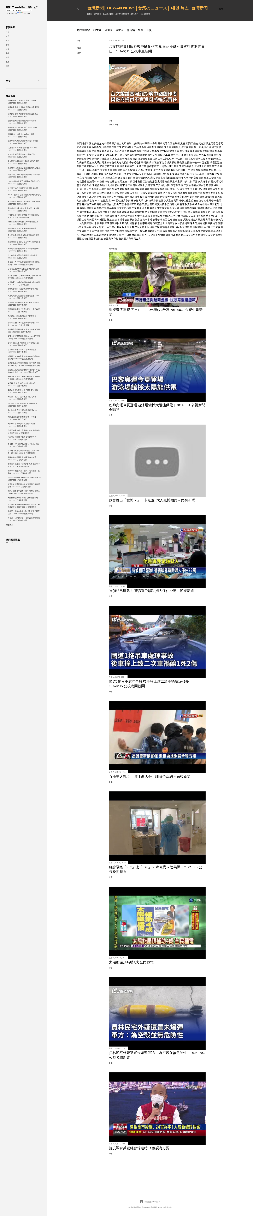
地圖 (146, 162)
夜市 (137, 223)
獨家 (94, 192)
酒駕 (139, 154)
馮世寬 (90, 200)
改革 (164, 208)
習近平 (196, 158)
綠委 (203, 170)
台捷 (103, 238)
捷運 (217, 208)
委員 (208, 215)
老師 (109, 170)
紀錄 (207, 227)
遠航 (150, 154)
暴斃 (139, 143)
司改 (84, 166)
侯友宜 (120, 30)
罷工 (190, 143)
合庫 (213, 200)
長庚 (119, 212)
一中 (188, 170)
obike (94, 212)
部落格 (132, 151)
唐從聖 (158, 196)
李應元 (163, 219)
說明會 (161, 192)
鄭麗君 (218, 196)
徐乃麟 (150, 196)
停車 (130, 185)
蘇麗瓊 (85, 204)
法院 (89, 166)
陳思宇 (167, 147)
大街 (190, 181)
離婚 (139, 204)
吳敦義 (112, 208)
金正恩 (104, 200)
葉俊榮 (153, 192)
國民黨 (215, 147)
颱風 (140, 30)
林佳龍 (103, 158)
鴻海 (107, 181)
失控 (203, 147)
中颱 (106, 189)
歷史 (205, 219)
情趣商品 (218, 219)
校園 (99, 151)
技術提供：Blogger (152, 1202)
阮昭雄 (150, 227)
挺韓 (185, 231)
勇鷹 (168, 234)
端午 (131, 162)
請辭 (172, 204)
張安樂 (211, 192)
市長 (96, 223)
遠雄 (204, 196)
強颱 (205, 189)
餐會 (214, 151)
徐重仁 (207, 177)
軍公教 (100, 192)
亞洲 (135, 181)
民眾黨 (204, 231)
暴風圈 (148, 189)
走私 (155, 154)
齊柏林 (196, 212)
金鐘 (164, 196)
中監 (86, 154)
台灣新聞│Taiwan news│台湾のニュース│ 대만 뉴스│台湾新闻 (147, 8)
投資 (208, 147)
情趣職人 (152, 208)
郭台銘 (131, 30)
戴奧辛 (178, 196)
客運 (150, 219)
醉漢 (102, 154)
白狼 (200, 192)
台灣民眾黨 (171, 223)
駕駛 (188, 185)
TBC (144, 151)
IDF (84, 173)
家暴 (132, 170)
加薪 (106, 192)
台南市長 (202, 204)
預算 (96, 158)
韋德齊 (219, 234)
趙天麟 (174, 200)
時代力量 (134, 166)
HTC (139, 192)
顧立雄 (83, 212)
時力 (124, 215)
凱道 (157, 212)
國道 (177, 173)
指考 (89, 212)
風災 (150, 170)
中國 (185, 158)
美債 (96, 143)
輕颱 (154, 189)
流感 (160, 170)
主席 (203, 158)
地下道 (123, 185)
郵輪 (140, 181)
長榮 (131, 227)
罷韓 (180, 231)
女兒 (137, 170)
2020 (170, 158)
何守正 (132, 204)
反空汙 (115, 147)
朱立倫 (219, 215)
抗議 (107, 231)
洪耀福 (170, 151)
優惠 (173, 185)
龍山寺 (83, 189)
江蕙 (129, 212)
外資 (177, 151)
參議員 (167, 162)
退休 (115, 170)
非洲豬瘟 (159, 147)
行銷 (191, 177)
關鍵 (132, 219)
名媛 (134, 143)
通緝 (160, 143)
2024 (200, 189)
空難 (84, 200)
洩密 (135, 158)
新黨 (151, 204)
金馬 (218, 200)
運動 (127, 223)
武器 (151, 162)
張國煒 (148, 223)
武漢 (101, 234)
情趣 (91, 154)
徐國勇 (198, 196)
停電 (167, 192)
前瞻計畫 (91, 208)
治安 (214, 166)
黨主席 (113, 177)
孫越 (139, 151)
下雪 (121, 204)
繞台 (169, 208)
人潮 (185, 177)
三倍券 (186, 234)
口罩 (96, 234)
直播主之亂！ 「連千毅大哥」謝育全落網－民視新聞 (149, 776)
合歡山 (115, 204)
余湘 (175, 231)
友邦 (187, 208)
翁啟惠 (150, 166)
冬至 (190, 231)
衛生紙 (193, 204)
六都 (134, 231)
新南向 (136, 177)
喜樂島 (107, 147)
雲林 (216, 154)
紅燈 (218, 192)
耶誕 (79, 204)
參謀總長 (218, 231)
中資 (89, 231)
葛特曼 (127, 147)
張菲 (137, 196)
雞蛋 (104, 151)
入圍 (93, 173)
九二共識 (136, 147)
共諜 (185, 219)
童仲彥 (126, 170)
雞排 (195, 192)
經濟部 (178, 212)
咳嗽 (129, 234)
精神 (205, 192)
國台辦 (205, 173)
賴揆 (106, 208)
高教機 (179, 234)
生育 (126, 173)
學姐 (157, 227)
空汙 (183, 185)
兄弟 (141, 200)
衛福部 (150, 173)
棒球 (182, 208)
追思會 (159, 215)
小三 (79, 170)
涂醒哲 (205, 162)
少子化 (142, 173)
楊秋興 (128, 231)
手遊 (210, 219)
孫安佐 (118, 151)
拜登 (116, 238)
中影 (91, 158)
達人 (190, 212)
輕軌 (117, 185)
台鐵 (101, 189)
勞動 (170, 231)
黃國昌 (166, 170)
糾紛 (89, 185)
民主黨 (137, 238)
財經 (7, 45)
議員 (109, 158)
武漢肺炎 (89, 234)
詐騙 (175, 143)
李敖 (156, 151)
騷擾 (127, 192)
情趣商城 (134, 173)
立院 (82, 177)
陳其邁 (167, 200)
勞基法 (160, 189)
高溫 (163, 177)
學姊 (101, 147)
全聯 (213, 177)
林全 (172, 215)
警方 (122, 192)
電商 (201, 177)
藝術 (79, 166)
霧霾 (99, 204)
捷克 (212, 234)
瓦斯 (220, 181)
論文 (109, 227)
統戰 (187, 227)
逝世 (168, 185)
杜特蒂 (110, 196)
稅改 (111, 189)
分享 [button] (79, 40)
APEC (97, 200)
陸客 (201, 200)
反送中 (125, 227)
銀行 (116, 192)
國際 (86, 223)
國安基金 (116, 143)
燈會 (195, 143)
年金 (139, 208)
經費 (166, 173)
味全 (192, 223)
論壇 (84, 231)
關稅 (91, 143)
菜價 (116, 189)
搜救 (191, 166)
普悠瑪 (219, 143)
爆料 (89, 170)
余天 (144, 208)
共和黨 (129, 238)
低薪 (218, 212)
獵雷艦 (210, 196)
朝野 (183, 170)
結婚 (84, 185)
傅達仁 (182, 200)
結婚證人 (193, 219)
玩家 (177, 181)
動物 (191, 147)
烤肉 (132, 196)
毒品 (182, 151)
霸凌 (200, 219)
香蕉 (154, 143)
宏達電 (133, 192)
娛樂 (7, 49)
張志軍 (198, 173)
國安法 (158, 204)
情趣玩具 (176, 147)
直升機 (185, 166)
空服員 (138, 227)
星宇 (142, 223)
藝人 (91, 223)
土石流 (179, 154)
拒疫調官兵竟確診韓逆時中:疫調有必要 (139, 1148)
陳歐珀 (120, 223)
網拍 (205, 223)
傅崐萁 (197, 166)
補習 (120, 170)
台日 (86, 219)
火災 (200, 181)
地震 (177, 204)
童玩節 (113, 223)
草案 (152, 185)
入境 (147, 185)
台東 (157, 177)
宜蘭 (107, 223)
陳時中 (122, 234)
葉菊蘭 (80, 162)
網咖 (121, 196)
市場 (119, 219)
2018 (134, 208)
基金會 (80, 154)
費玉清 (143, 196)
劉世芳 (177, 166)
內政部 (204, 185)
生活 (7, 32)
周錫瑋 (209, 154)
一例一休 (197, 162)
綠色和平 (138, 162)
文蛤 (124, 143)
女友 (125, 177)
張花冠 (213, 162)
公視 (196, 154)
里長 (119, 158)
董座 (124, 181)
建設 (171, 166)
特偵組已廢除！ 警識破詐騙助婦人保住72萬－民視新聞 (151, 590)
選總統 (198, 223)
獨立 (218, 158)
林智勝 (134, 200)
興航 (160, 154)
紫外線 (169, 177)
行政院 (184, 215)
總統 (207, 208)
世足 (180, 143)
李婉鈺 (125, 219)
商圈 (210, 181)
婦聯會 (141, 185)
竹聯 (116, 196)
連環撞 (131, 215)
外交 (159, 208)
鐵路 (132, 223)
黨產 (86, 151)
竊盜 (172, 181)
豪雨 (191, 154)
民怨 (155, 158)
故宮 (114, 212)
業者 (96, 154)
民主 (213, 227)
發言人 (157, 166)
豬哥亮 (206, 212)
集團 (170, 143)
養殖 (210, 189)
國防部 (128, 154)
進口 (99, 170)
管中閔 (163, 151)
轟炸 (149, 143)
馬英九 (193, 208)
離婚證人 (152, 231)
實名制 (140, 234)
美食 (196, 177)
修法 (89, 181)
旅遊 (109, 219)
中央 (217, 173)
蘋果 (180, 177)
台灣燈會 (106, 204)
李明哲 (144, 170)
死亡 (155, 170)
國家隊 (109, 238)
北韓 (110, 200)
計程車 (100, 166)
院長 (178, 215)
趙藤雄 (165, 166)
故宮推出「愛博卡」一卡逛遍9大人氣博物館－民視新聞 (152, 500)
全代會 (173, 192)
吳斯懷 (196, 231)
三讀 (157, 185)
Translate (27, 13)
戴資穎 (128, 189)
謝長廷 (103, 219)
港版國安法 (204, 234)
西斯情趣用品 (150, 181)
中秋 (94, 166)
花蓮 (182, 204)
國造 (184, 162)
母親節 (105, 162)
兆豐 (193, 170)
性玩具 (121, 200)
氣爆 (215, 181)
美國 (91, 219)
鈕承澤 (80, 147)
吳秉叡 (97, 162)
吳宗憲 (156, 223)
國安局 (146, 192)
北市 (204, 166)
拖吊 (99, 185)
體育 (7, 57)
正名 (194, 189)
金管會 (216, 189)
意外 (79, 185)
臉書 (79, 173)
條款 (190, 192)
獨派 (106, 173)
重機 (171, 173)
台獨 (84, 196)
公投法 (188, 189)
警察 (209, 166)
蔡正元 (110, 151)
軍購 (156, 162)
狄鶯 (182, 227)
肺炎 (149, 30)
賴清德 (108, 30)
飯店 (137, 219)
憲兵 (152, 177)
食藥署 (95, 189)
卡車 (142, 215)
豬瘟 (185, 143)
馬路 (195, 181)
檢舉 (185, 212)
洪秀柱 (80, 219)
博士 (144, 227)
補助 (156, 173)
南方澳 (95, 231)
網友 (122, 154)
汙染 (219, 162)
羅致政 (90, 162)
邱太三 (115, 154)
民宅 (173, 154)
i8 (88, 196)
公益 (139, 231)
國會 (189, 162)
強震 (187, 204)
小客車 (202, 154)
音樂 (124, 212)
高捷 (100, 212)
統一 (121, 173)
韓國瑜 (107, 143)
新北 (213, 215)
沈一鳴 (80, 234)
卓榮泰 (150, 147)
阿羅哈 (140, 189)
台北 (212, 208)
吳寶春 (95, 147)
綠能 (167, 181)
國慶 (96, 196)
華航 (102, 231)
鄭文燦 (141, 158)
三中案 (92, 204)
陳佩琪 (185, 196)
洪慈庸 (83, 181)
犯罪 (165, 143)
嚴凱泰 (87, 147)
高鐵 (147, 215)
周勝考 (190, 173)
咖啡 (104, 185)
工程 (160, 158)
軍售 (161, 162)
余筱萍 (170, 227)
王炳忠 (145, 204)
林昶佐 (180, 223)
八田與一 (99, 215)
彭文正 (102, 227)
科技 (130, 181)
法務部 (108, 154)
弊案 (198, 170)
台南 (114, 215)
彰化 (161, 173)
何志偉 (184, 147)
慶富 (196, 200)
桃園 (187, 151)
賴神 (119, 227)
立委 (218, 227)
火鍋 (146, 200)
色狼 (94, 170)
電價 (192, 227)
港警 (187, 223)
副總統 (166, 215)
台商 (130, 177)
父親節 (125, 162)
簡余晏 (165, 204)
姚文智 (115, 166)
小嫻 (126, 204)
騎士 (137, 215)
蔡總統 (100, 208)
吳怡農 (161, 234)
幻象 (79, 200)
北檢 (130, 158)
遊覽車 (143, 219)
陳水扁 (193, 151)
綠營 (182, 189)
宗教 (211, 185)
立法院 (191, 215)
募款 (219, 151)
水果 (114, 158)
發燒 (134, 234)
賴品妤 (87, 227)
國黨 (89, 177)
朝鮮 (128, 200)
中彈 (144, 143)
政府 (173, 170)
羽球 (134, 189)
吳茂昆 (125, 151)
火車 (119, 215)
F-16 (178, 170)
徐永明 (189, 200)
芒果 (190, 158)
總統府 (152, 200)
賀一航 (197, 147)
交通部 (156, 219)
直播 (210, 223)
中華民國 (178, 158)
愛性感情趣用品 (85, 238)
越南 (101, 143)
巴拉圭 (127, 208)
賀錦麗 (122, 238)
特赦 (199, 151)
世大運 (175, 208)
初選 (217, 204)
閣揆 (122, 189)
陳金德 (159, 200)
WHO (147, 234)
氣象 (175, 177)
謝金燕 (183, 173)
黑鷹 (210, 231)
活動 (144, 231)
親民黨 (142, 166)
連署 (121, 147)
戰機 (174, 162)
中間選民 (119, 231)
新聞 (152, 212)
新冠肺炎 (114, 234)
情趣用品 (210, 143)
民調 (165, 158)
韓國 (115, 200)
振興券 (194, 234)
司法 (198, 215)
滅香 (216, 185)
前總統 (201, 208)
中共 (112, 231)
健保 (175, 219)
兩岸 (116, 173)
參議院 (97, 238)
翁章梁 (210, 204)
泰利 (167, 189)
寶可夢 (183, 181)
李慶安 (108, 166)
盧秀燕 (163, 227)
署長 (111, 192)
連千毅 (216, 223)
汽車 (165, 154)
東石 (114, 227)
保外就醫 (207, 151)
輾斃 (197, 227)
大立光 (80, 223)
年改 (124, 158)
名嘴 (170, 219)
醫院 (159, 231)
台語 (213, 212)
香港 (203, 215)
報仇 (92, 215)
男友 (120, 177)
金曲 (88, 173)
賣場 (135, 185)
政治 (7, 40)
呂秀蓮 (95, 227)
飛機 (134, 154)
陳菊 (144, 154)
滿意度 (83, 208)
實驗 (129, 143)
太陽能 (160, 181)
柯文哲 (97, 30)
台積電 (118, 181)
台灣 (213, 158)
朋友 (208, 170)
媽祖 (177, 227)
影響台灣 (196, 185)
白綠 (144, 147)
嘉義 (152, 215)
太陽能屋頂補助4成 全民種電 (131, 962)
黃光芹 (202, 143)
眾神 (162, 212)
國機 (179, 162)
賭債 (94, 185)
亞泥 (218, 170)
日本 (96, 219)
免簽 (114, 219)
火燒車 (110, 185)
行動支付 (86, 192)
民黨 (95, 177)
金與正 (154, 234)
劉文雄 (140, 212)
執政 (212, 173)
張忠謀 (102, 196)
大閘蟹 (170, 196)
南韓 (165, 231)
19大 (192, 196)
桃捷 (105, 212)
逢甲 (205, 181)
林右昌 (101, 177)
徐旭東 (99, 173)
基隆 (107, 177)
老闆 (84, 215)
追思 (163, 185)
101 (109, 212)
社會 (79, 52)
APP (89, 189)
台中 (86, 158)
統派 (111, 173)
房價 (219, 166)
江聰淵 (207, 200)
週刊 (84, 170)
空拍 (180, 219)
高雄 (134, 212)
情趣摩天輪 (115, 162)
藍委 (213, 170)
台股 (112, 181)
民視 (147, 212)
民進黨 (92, 151)
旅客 (178, 185)
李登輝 (150, 151)
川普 (208, 158)
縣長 (102, 223)
